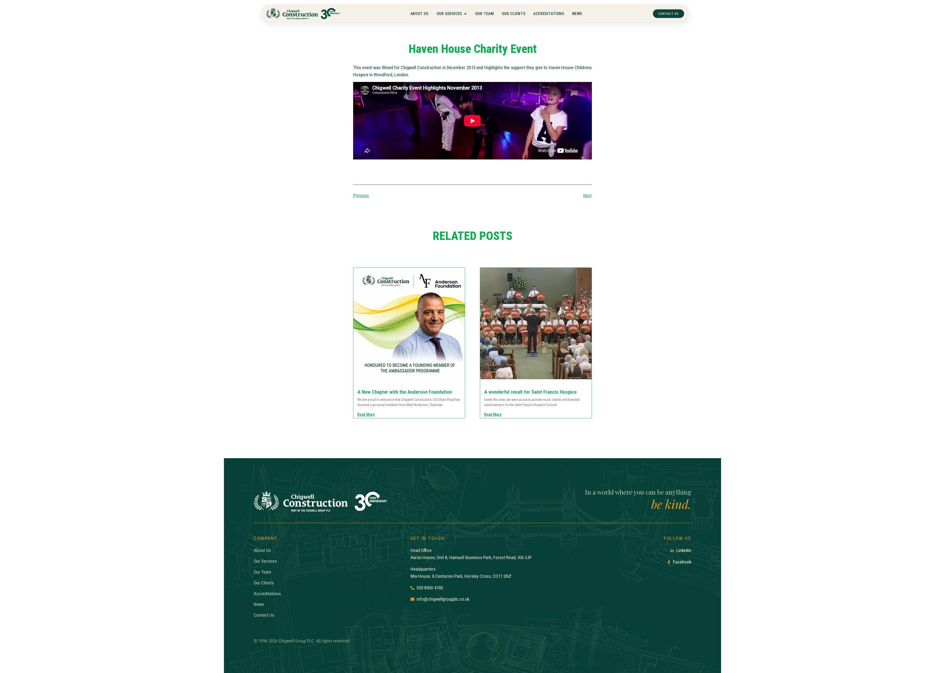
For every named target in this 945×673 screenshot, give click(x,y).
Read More (366, 415)
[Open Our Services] (465, 14)
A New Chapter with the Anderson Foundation (404, 392)
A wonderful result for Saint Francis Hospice (530, 392)
